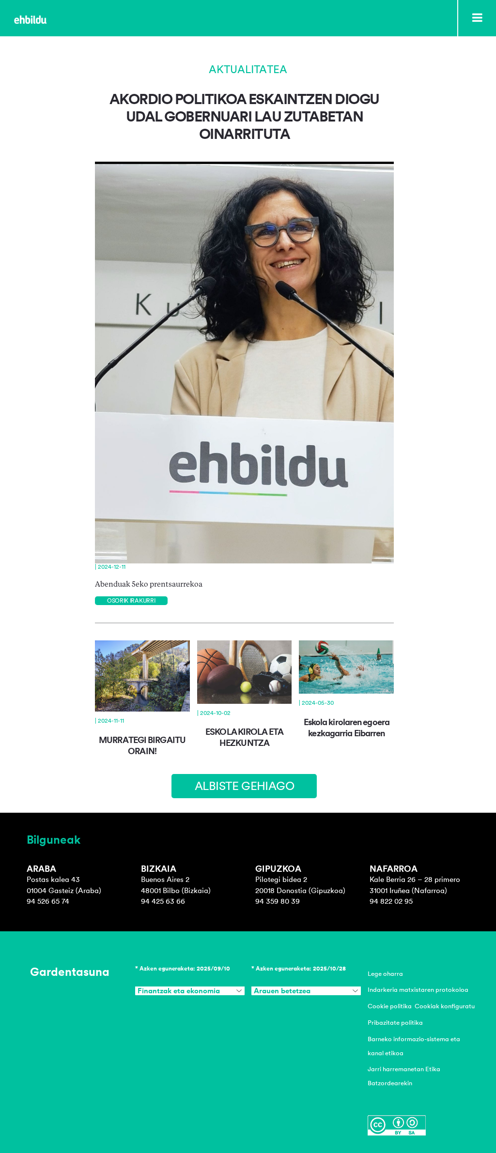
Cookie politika (390, 1006)
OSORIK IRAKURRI (131, 600)
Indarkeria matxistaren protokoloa (418, 989)
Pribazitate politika (395, 1022)
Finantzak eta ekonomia (179, 990)
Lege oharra (385, 973)
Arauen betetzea (282, 990)
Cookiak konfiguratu (445, 1006)
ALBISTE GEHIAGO (244, 786)
